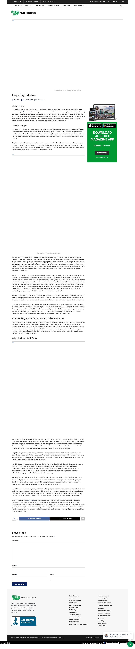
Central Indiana (74, 596)
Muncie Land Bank (29, 112)
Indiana (17, 5)
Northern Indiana (103, 596)
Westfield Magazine (74, 621)
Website (52, 574)
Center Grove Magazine (75, 605)
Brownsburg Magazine (75, 600)
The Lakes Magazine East (104, 602)
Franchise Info (49, 1)
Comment (16, 541)
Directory (67, 5)
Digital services (33, 1)
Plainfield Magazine (74, 619)
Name (14, 565)
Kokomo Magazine (103, 598)
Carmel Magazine (73, 602)
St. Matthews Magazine (104, 615)
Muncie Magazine (102, 600)
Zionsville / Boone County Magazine (78, 624)
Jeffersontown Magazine (104, 610)
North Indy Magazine (74, 617)
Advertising (40, 5)
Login (122, 1)
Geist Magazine (73, 612)
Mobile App (17, 1)
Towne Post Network (20, 637)
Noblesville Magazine (74, 614)
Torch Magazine (54, 5)
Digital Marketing (102, 623)
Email (14, 574)
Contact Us (78, 5)
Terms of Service (99, 638)
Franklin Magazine (74, 610)
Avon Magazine (73, 598)
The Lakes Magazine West (105, 605)
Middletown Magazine (104, 613)
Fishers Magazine (73, 607)
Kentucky (28, 5)
